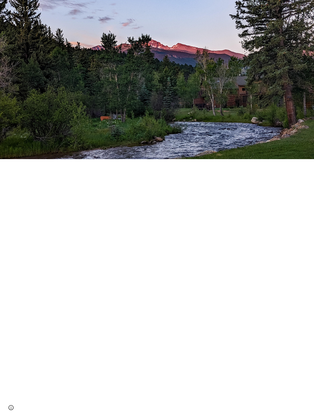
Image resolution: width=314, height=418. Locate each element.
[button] (11, 407)
